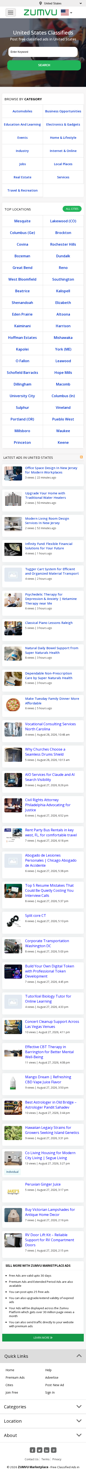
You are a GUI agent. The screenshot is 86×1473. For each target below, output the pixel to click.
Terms (45, 1459)
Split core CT (36, 915)
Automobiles (22, 111)
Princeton (22, 442)
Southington (63, 279)
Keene (63, 442)
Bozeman (22, 256)
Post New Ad (54, 1385)
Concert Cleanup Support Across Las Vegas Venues (52, 1024)
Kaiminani (22, 325)
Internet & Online (63, 151)
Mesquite (22, 221)
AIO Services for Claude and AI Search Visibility (50, 777)
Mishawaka (63, 337)
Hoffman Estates (22, 337)
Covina (22, 244)
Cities (9, 1385)
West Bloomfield (22, 279)
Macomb (63, 384)
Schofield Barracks (22, 372)
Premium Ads (15, 1377)
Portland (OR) (22, 419)
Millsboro (22, 430)
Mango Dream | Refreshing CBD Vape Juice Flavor (48, 1079)
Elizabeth (63, 302)
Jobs (22, 164)
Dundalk (63, 256)
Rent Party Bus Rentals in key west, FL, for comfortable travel (51, 832)
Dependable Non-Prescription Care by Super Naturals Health (48, 675)
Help (48, 1370)
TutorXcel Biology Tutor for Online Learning (48, 999)
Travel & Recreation (22, 190)
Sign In (50, 1392)
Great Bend (22, 267)
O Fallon (22, 360)
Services (63, 177)
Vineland (63, 407)
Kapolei (22, 349)
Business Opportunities (63, 111)
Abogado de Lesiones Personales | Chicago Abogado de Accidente (51, 860)
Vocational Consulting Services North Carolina (50, 726)
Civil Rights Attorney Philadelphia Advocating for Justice (48, 804)
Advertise (51, 1377)
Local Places (63, 164)
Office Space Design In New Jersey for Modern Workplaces (51, 470)
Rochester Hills (63, 244)
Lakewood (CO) (63, 221)
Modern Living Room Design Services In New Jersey (47, 520)
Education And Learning (22, 124)
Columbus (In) (63, 395)
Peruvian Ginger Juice (43, 1184)
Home (10, 1370)
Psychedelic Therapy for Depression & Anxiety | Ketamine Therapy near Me (51, 598)
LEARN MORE (42, 1338)
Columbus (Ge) (22, 232)
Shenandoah (22, 302)
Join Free (12, 1392)
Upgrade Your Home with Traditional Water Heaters (45, 495)
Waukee (63, 430)
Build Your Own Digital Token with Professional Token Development (49, 971)
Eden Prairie (22, 314)
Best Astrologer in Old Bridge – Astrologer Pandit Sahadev (51, 1105)
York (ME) (63, 349)
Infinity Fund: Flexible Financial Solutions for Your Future (48, 545)
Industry (22, 151)
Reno (63, 267)
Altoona (63, 314)
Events (22, 137)
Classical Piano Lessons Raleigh (49, 622)
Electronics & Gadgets (63, 124)
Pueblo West (63, 419)
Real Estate (22, 177)
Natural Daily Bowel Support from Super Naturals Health (51, 650)
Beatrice (22, 291)
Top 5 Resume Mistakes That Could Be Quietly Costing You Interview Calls (49, 890)
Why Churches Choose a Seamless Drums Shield (45, 752)
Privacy (56, 1459)
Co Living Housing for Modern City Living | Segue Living (50, 1155)
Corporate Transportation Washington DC (47, 943)
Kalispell (63, 291)
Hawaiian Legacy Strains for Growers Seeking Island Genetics (52, 1130)
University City (22, 395)
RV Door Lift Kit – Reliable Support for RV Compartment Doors (49, 1239)
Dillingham (22, 384)
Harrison (63, 325)
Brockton (63, 232)
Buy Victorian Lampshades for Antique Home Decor (50, 1212)
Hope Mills (63, 372)
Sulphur (22, 407)
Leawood (63, 360)
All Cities (72, 209)
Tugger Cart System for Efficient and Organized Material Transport (52, 571)
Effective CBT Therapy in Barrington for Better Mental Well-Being (49, 1051)
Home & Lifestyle (63, 137)
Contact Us (31, 1459)
